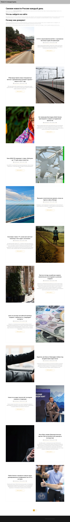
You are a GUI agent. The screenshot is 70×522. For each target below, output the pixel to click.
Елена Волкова (46, 42)
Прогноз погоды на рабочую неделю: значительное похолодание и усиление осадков (49, 276)
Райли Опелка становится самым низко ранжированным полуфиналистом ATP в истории (20, 477)
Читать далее (49, 50)
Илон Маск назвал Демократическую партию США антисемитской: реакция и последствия (50, 436)
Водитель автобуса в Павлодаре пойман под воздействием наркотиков (50, 357)
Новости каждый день (8, 2)
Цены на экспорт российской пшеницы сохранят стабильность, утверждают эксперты (20, 317)
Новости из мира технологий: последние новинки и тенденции (20, 398)
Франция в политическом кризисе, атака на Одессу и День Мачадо (50, 199)
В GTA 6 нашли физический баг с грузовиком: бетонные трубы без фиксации (50, 39)
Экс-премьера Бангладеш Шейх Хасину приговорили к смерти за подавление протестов (50, 118)
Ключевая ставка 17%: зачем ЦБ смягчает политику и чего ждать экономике (20, 237)
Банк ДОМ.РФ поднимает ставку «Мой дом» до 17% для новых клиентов (20, 159)
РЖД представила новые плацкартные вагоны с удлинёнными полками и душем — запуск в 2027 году (20, 79)
